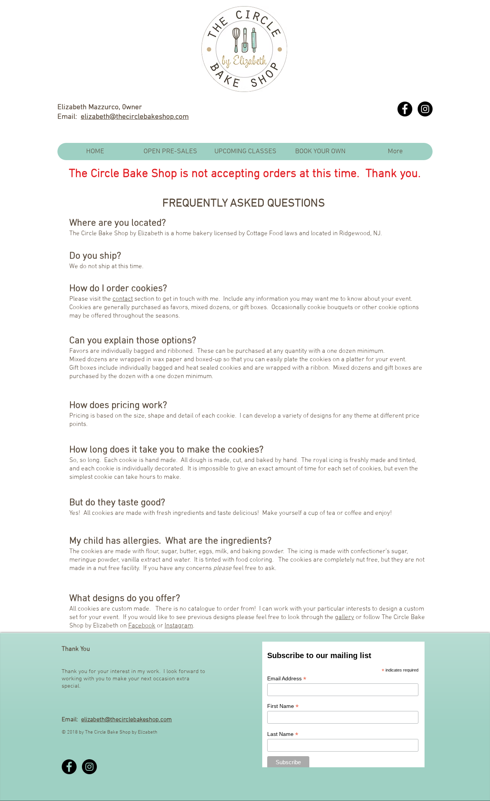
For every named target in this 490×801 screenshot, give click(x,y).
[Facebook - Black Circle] (404, 109)
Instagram (179, 626)
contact (123, 299)
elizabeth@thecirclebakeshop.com (135, 117)
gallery (344, 617)
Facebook (141, 626)
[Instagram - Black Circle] (425, 109)
